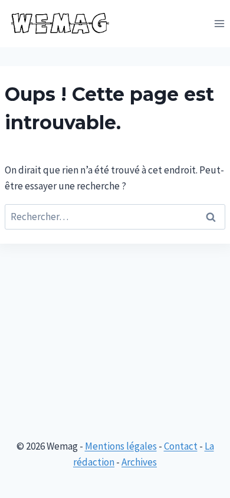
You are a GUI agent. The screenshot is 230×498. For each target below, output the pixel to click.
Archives (139, 462)
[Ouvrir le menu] (219, 23)
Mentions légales (121, 446)
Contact (181, 446)
